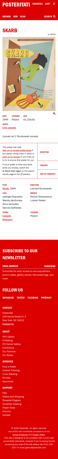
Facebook (33, 297)
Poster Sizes (8, 407)
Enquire (44, 165)
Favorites (37, 3)
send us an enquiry (11, 156)
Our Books (7, 355)
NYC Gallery (8, 336)
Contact (6, 414)
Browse (6, 16)
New (15, 16)
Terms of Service (20, 434)
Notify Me (44, 152)
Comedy (6, 215)
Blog (22, 16)
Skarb (5, 188)
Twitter (21, 297)
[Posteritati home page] (16, 4)
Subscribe (50, 266)
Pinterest (46, 297)
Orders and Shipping (13, 396)
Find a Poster (9, 366)
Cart (47, 3)
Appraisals (7, 381)
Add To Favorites (48, 173)
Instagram (8, 297)
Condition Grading (11, 403)
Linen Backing (9, 373)
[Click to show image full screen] (29, 74)
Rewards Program (11, 400)
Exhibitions (8, 347)
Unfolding (7, 340)
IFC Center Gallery (11, 344)
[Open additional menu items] (54, 4)
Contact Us (8, 323)
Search (48, 16)
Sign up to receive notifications (16, 150)
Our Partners (8, 351)
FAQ (4, 392)
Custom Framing (10, 370)
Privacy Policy (39, 434)
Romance (7, 219)
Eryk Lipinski (9, 127)
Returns (6, 411)
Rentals (6, 377)
